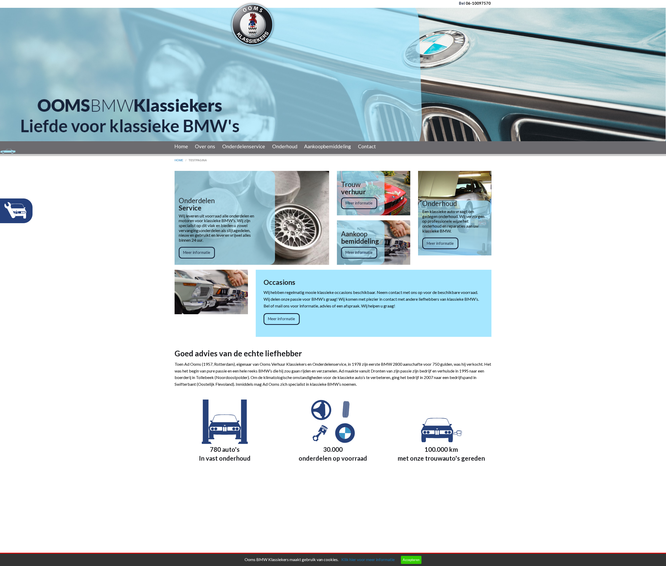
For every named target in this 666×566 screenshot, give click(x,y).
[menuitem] (181, 147)
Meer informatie (196, 252)
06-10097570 (478, 3)
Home (181, 146)
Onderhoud (284, 146)
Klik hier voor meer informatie (368, 559)
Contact (367, 146)
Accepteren (411, 560)
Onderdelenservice (243, 146)
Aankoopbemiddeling (327, 146)
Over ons (205, 146)
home (179, 160)
